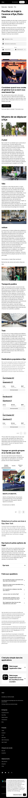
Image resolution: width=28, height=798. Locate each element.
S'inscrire (22, 2)
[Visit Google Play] (6, 781)
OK (24, 794)
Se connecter (15, 2)
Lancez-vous (6, 105)
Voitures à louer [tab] (20, 466)
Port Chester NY (8, 378)
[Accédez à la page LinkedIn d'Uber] (2, 772)
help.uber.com (17, 629)
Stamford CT (7, 401)
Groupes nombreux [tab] (6, 466)
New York (10, 7)
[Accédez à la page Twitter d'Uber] (11, 772)
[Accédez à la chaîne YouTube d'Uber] (5, 772)
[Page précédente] (21, 433)
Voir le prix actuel (14, 389)
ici (19, 790)
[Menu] (26, 2)
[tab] (25, 466)
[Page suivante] (24, 433)
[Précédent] (19, 512)
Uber (3, 2)
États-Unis (4, 7)
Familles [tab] (13, 465)
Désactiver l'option (17, 794)
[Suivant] (23, 512)
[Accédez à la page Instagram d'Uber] (8, 772)
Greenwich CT (8, 382)
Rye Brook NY (7, 397)
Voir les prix (6, 53)
